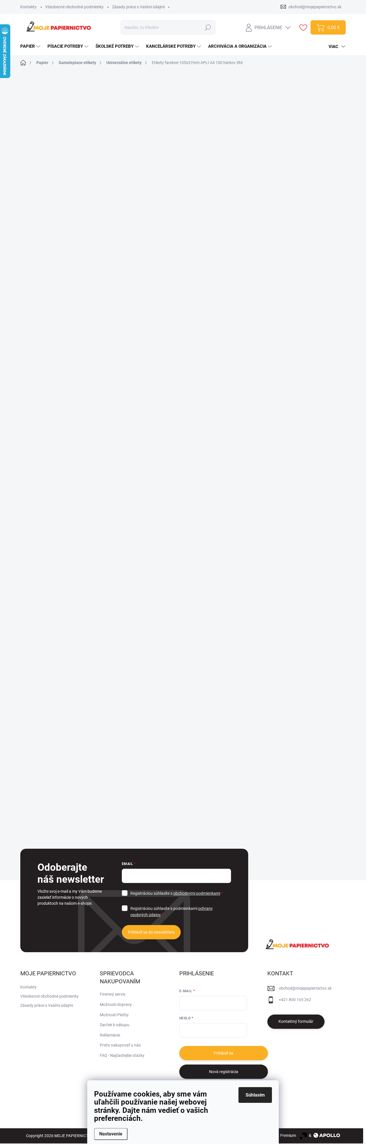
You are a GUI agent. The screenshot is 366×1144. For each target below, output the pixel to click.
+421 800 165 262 (295, 999)
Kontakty (28, 7)
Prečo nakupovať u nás (120, 1045)
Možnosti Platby (114, 1015)
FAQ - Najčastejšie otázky (122, 1055)
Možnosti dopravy (116, 1004)
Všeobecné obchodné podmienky (74, 7)
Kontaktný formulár (296, 1021)
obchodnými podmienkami (196, 893)
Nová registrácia (223, 1071)
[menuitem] (31, 46)
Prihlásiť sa (223, 1053)
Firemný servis (112, 994)
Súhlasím (255, 1095)
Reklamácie (110, 1035)
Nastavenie (110, 1134)
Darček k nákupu (114, 1025)
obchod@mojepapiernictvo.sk (305, 988)
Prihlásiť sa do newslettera (151, 932)
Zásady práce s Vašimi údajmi (138, 7)
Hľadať (208, 27)
